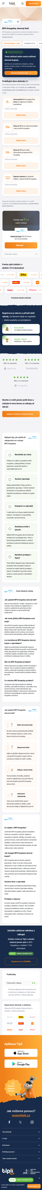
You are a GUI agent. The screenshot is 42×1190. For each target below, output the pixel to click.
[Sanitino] (9, 1017)
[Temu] (32, 1023)
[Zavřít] (39, 1178)
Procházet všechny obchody (21, 298)
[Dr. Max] (21, 1029)
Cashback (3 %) (29, 43)
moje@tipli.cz (21, 1115)
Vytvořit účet (33, 3)
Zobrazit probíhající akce (19, 73)
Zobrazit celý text (7, 37)
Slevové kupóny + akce (12, 43)
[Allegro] (9, 1029)
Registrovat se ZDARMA (21, 961)
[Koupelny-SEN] (9, 1023)
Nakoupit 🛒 (21, 245)
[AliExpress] (32, 1029)
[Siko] (21, 1017)
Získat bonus (32, 1186)
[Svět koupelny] (32, 1017)
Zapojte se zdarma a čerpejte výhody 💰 (21, 414)
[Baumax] (21, 1023)
